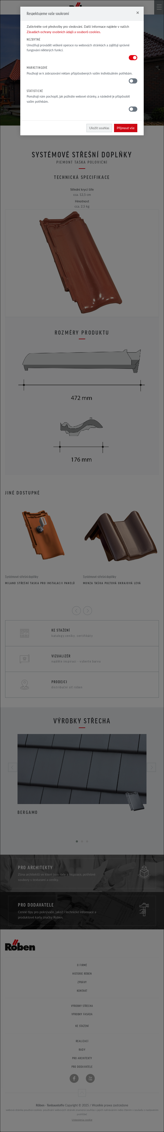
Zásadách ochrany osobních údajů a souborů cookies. (64, 31)
